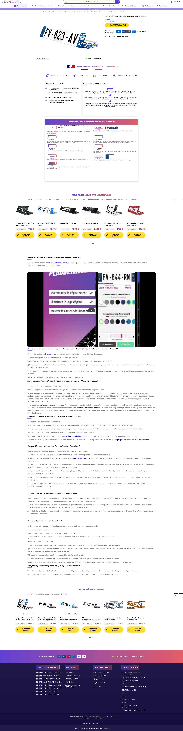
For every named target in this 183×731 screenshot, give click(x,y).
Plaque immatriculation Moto (48, 685)
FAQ (122, 693)
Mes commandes (71, 679)
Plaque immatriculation (66, 6)
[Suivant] (181, 201)
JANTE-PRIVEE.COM (100, 676)
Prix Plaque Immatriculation (133, 710)
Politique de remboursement (133, 687)
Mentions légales (128, 690)
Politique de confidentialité (133, 678)
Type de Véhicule (131, 6)
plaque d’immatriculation (58, 493)
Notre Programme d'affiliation (72, 686)
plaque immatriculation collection (86, 408)
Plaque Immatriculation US (47, 694)
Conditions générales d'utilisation (130, 674)
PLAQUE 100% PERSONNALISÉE (47, 676)
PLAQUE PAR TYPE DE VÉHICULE (48, 679)
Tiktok (98, 686)
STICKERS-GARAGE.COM (101, 673)
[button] (91, 309)
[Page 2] (93, 243)
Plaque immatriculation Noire (48, 688)
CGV (122, 684)
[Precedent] (176, 201)
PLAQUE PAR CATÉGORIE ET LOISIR (49, 682)
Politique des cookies (130, 681)
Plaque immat (50, 354)
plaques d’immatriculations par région (75, 436)
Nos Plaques (21, 6)
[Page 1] (90, 243)
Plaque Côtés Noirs (110, 6)
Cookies (124, 702)
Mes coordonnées (72, 676)
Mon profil (69, 673)
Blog (123, 696)
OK (117, 2)
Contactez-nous (128, 699)
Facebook (100, 679)
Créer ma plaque (26, 235)
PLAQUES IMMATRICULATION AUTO (48, 673)
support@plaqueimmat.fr (91, 723)
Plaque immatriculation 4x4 (47, 691)
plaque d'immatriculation (59, 263)
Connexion (69, 682)
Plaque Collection (89, 6)
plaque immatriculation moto (82, 458)
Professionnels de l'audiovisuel (129, 706)
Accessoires (163, 6)
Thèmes (148, 6)
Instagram (100, 683)
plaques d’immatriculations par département (134, 440)
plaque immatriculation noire (52, 405)
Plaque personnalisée (42, 6)
